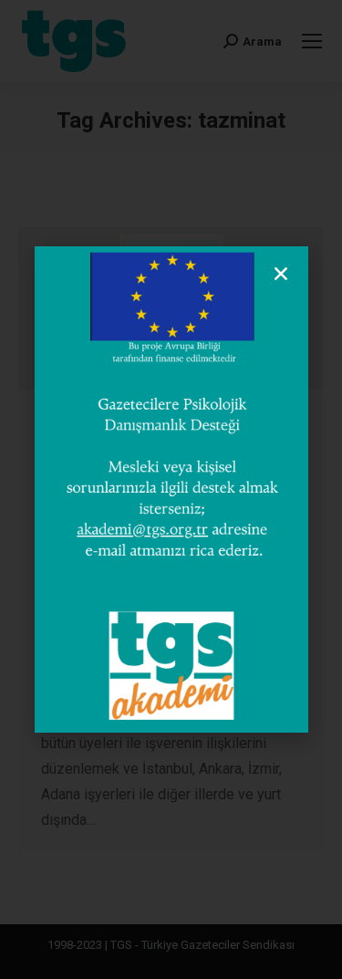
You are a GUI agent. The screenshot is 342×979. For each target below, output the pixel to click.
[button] (281, 274)
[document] (171, 489)
